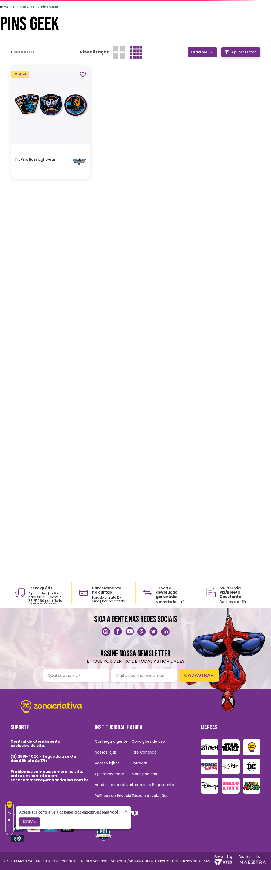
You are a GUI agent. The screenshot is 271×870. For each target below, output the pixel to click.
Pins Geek (49, 57)
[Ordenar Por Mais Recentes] (59, 95)
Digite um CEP (106, 98)
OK (170, 108)
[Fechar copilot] (126, 811)
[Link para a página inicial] (4, 57)
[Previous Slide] (6, 4)
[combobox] (105, 35)
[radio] (248, 108)
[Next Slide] (46, 5)
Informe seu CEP (28, 45)
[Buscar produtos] (200, 35)
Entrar (29, 821)
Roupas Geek (24, 57)
